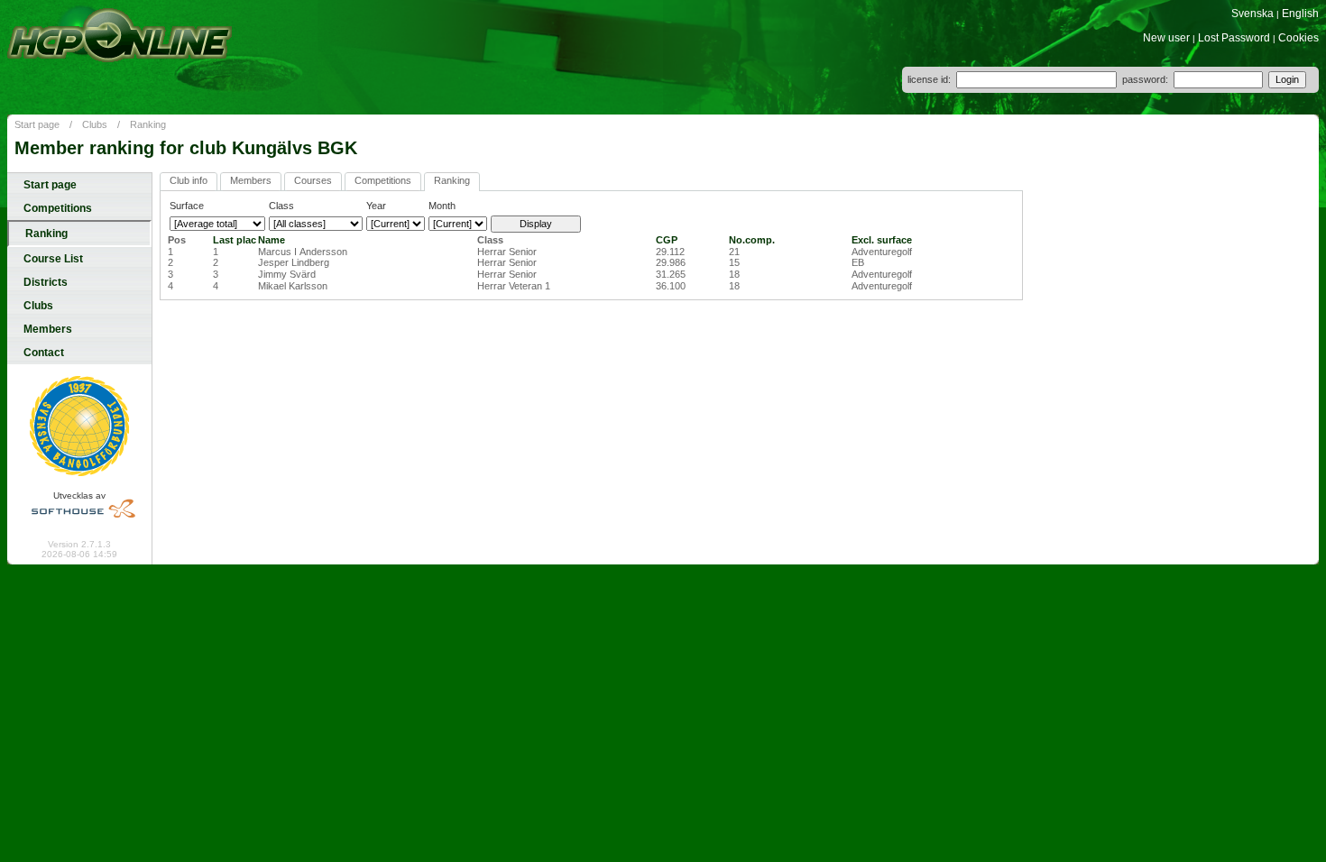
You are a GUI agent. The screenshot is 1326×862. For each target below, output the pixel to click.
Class (490, 239)
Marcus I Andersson (302, 251)
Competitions (57, 208)
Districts (45, 282)
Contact (43, 352)
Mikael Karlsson (292, 285)
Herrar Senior (507, 251)
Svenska (1252, 13)
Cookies (1298, 38)
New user (1166, 38)
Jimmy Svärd (287, 274)
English (1300, 13)
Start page (37, 124)
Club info (188, 180)
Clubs (94, 124)
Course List (53, 258)
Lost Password (1234, 38)
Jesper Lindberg (293, 262)
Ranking (148, 124)
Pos (177, 239)
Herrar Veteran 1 (513, 285)
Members (47, 329)
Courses (313, 180)
